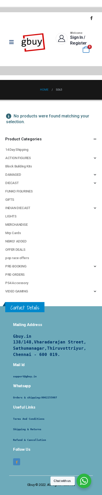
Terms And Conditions (28, 418)
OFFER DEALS (15, 250)
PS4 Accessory (16, 283)
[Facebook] (91, 18)
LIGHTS (10, 216)
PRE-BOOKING (15, 266)
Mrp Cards (13, 233)
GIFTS (9, 200)
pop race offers (17, 258)
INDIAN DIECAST (17, 208)
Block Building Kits (18, 166)
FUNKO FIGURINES (18, 191)
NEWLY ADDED (16, 241)
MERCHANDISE (16, 225)
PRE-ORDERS (15, 275)
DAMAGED (13, 175)
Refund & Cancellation (29, 439)
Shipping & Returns (27, 429)
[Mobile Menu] (13, 42)
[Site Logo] (33, 42)
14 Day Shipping (16, 150)
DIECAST (12, 183)
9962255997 (49, 397)
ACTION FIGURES (18, 158)
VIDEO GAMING (16, 291)
